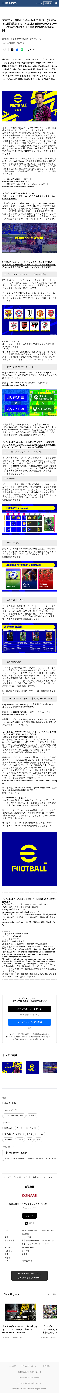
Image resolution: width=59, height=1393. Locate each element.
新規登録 (48, 3)
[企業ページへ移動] (29, 1196)
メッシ (20, 1140)
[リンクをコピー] (35, 50)
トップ (6, 1177)
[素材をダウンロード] (30, 50)
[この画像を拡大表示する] (12, 1067)
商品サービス (10, 1103)
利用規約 (46, 1366)
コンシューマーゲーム (14, 1115)
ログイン (39, 3)
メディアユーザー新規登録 (29, 1022)
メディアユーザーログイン (29, 1009)
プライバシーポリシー (29, 1366)
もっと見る (52, 1294)
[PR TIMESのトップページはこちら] (10, 3)
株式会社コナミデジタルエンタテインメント (29, 1204)
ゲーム (40, 1134)
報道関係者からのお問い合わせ (29, 1372)
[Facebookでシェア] (17, 50)
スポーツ (32, 1115)
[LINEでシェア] (22, 50)
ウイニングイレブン (13, 1134)
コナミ (29, 1134)
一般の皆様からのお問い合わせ (29, 1383)
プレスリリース (19, 1177)
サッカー (21, 1128)
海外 (30, 1140)
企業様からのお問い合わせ (29, 1377)
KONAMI (8, 1128)
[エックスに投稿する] (12, 50)
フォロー (29, 1216)
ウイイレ (33, 1128)
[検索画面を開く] (56, 3)
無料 (38, 1140)
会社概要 (12, 1366)
